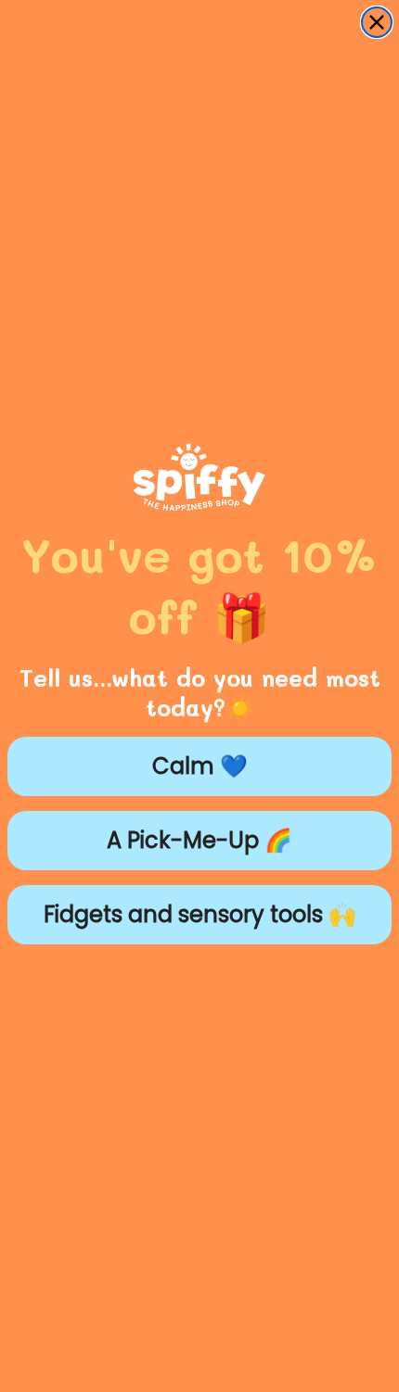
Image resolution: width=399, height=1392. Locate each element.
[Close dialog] (377, 22)
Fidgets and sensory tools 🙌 (200, 914)
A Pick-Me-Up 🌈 (199, 840)
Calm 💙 (200, 766)
